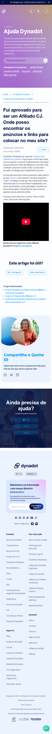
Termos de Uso (26, 705)
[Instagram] (20, 518)
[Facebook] (16, 518)
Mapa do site (34, 637)
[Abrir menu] (47, 11)
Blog (26, 433)
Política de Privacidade (26, 700)
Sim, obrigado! (14, 272)
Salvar (44, 149)
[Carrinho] (38, 11)
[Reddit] (36, 518)
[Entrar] (31, 11)
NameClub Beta (36, 605)
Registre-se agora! (22, 245)
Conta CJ (13, 178)
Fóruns (26, 426)
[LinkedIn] (24, 518)
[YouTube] (31, 518)
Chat (27, 420)
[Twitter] (28, 518)
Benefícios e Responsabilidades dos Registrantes (26, 714)
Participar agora (36, 506)
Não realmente (37, 272)
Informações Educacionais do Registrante (26, 709)
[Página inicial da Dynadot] (4, 11)
